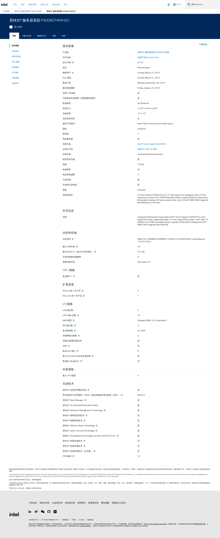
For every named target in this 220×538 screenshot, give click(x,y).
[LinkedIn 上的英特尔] (30, 512)
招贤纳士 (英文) (119, 503)
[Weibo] (36, 512)
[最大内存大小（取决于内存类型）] (95, 252)
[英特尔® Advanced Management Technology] (104, 410)
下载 (54, 36)
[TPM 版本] (73, 456)
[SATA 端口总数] (78, 315)
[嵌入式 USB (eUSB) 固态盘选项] (92, 356)
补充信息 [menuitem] (15, 51)
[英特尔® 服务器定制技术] (86, 415)
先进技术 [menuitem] (15, 83)
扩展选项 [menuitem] (15, 67)
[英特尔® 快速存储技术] (84, 446)
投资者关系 (70, 503)
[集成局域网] (74, 330)
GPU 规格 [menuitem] (15, 62)
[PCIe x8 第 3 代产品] (82, 291)
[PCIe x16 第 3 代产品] (83, 296)
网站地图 (105, 503)
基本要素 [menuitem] (15, 45)
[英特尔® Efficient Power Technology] (96, 426)
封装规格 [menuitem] (15, 78)
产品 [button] (15, 4)
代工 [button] (66, 4)
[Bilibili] (49, 512)
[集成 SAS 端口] (77, 351)
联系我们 (82, 503)
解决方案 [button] (32, 4)
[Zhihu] (55, 512)
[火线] (68, 346)
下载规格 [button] (203, 44)
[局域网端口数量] (78, 336)
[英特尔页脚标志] (14, 514)
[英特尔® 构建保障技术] (84, 420)
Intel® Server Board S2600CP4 (152, 144)
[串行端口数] (74, 325)
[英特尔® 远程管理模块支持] (88, 390)
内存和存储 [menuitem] (16, 56)
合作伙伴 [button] (56, 4)
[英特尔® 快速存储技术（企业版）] (94, 451)
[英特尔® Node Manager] (85, 400)
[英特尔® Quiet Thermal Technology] (96, 431)
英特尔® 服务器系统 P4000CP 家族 (153, 52)
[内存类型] (72, 239)
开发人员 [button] (44, 4)
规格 (14, 36)
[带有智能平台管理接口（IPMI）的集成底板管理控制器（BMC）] (121, 395)
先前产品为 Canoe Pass (148, 57)
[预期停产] (72, 73)
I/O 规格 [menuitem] (15, 72)
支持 (63, 36)
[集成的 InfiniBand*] (81, 361)
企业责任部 (57, 503)
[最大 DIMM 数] (76, 247)
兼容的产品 (41, 36)
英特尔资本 (44, 503)
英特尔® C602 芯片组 (147, 149)
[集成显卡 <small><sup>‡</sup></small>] (73, 276)
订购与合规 (26, 36)
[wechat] (42, 512)
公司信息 (33, 503)
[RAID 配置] (73, 320)
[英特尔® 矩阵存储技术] (84, 441)
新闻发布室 (93, 503)
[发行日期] (72, 62)
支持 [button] (23, 4)
